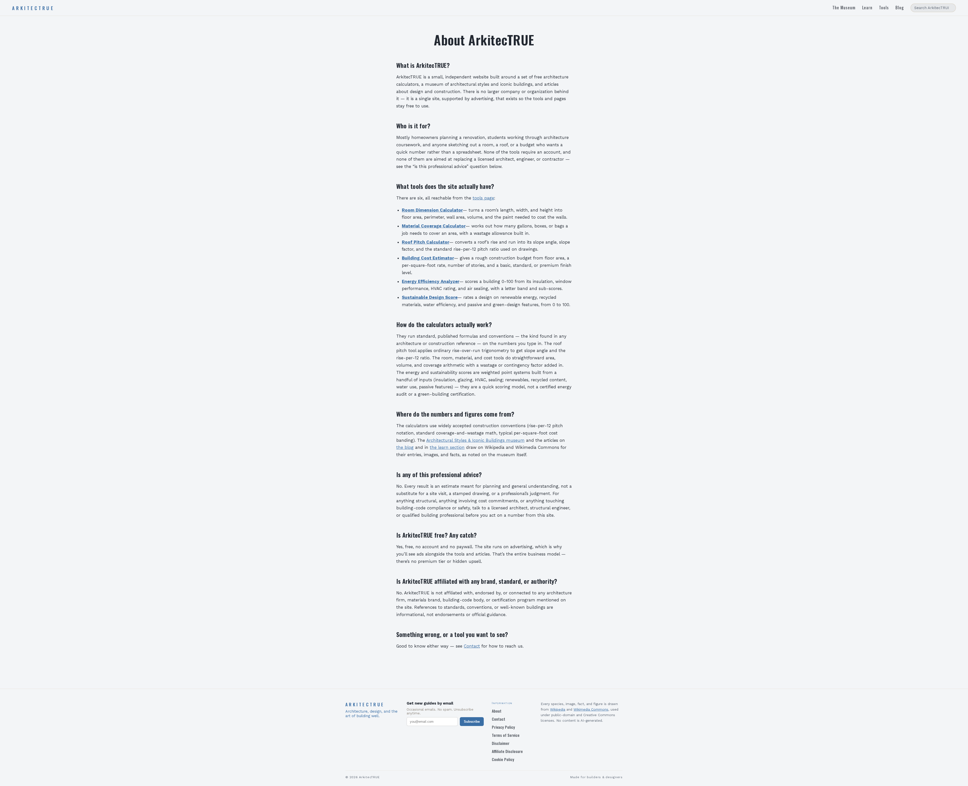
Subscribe (472, 721)
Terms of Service (506, 735)
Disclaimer (500, 743)
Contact (472, 646)
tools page (483, 197)
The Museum (844, 8)
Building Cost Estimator (428, 257)
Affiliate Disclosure (507, 751)
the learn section (447, 447)
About (496, 711)
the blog (405, 447)
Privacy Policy (503, 727)
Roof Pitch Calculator (425, 242)
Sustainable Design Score (430, 297)
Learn (867, 8)
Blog (899, 8)
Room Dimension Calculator (432, 210)
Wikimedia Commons (590, 709)
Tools (884, 8)
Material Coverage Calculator (434, 225)
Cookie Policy (503, 759)
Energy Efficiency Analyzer (430, 281)
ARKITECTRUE (33, 8)
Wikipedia (557, 709)
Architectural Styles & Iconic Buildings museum (475, 440)
